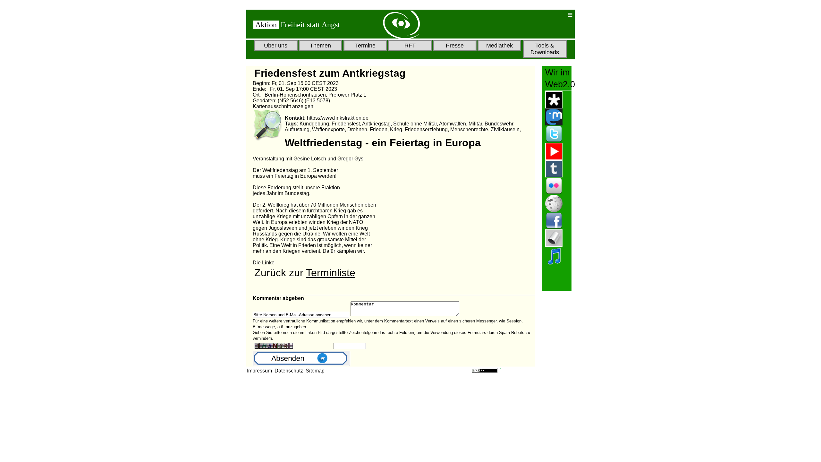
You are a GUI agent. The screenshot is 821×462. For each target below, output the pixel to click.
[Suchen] (542, 15)
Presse (455, 45)
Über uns (275, 45)
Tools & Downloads (544, 49)
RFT (410, 45)
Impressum (259, 370)
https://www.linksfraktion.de (337, 118)
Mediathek (499, 45)
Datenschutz (289, 370)
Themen (320, 45)
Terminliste (330, 272)
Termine (365, 45)
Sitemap (315, 370)
